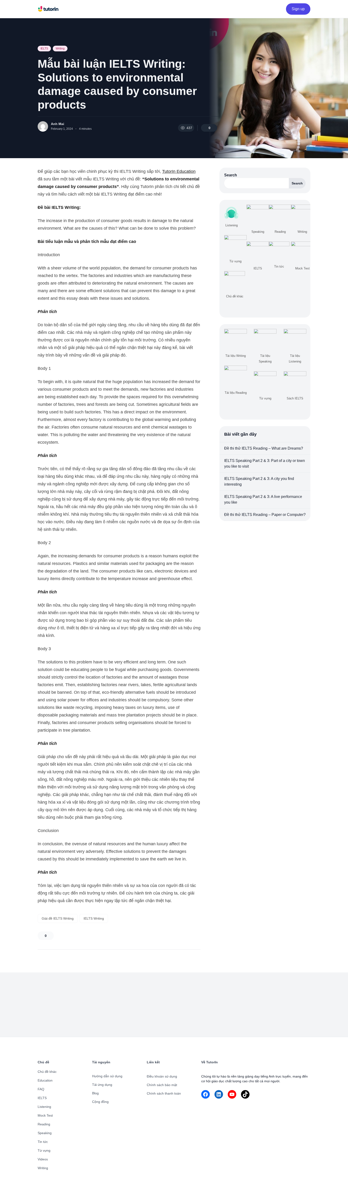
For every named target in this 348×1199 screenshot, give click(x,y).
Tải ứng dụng (102, 1085)
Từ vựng (44, 1150)
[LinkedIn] (218, 1094)
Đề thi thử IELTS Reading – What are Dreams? (263, 448)
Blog (95, 1093)
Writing (60, 48)
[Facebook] (205, 1094)
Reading (44, 1124)
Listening (44, 1107)
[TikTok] (245, 1094)
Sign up (298, 9)
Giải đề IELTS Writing (58, 918)
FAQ (41, 1089)
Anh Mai (57, 123)
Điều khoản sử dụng (162, 1076)
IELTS (44, 48)
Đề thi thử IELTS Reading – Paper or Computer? (265, 515)
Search (230, 175)
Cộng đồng (100, 1102)
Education (45, 1080)
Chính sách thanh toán (164, 1093)
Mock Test (45, 1115)
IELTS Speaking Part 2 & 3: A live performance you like (263, 499)
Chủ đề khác (47, 1072)
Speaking (45, 1133)
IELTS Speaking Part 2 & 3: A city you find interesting (259, 481)
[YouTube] (232, 1094)
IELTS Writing (94, 918)
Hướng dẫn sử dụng (107, 1076)
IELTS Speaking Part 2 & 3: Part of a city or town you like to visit (264, 463)
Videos (43, 1159)
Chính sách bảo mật (162, 1085)
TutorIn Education (179, 171)
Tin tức (43, 1142)
